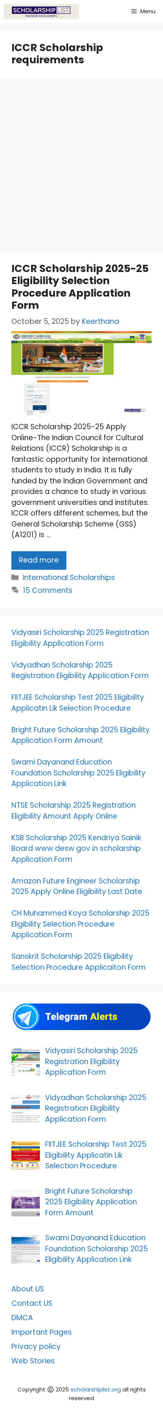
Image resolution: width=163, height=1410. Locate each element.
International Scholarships (69, 577)
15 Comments (47, 590)
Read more (39, 560)
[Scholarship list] (41, 11)
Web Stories (33, 1361)
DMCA (22, 1318)
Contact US (31, 1303)
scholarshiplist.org (96, 1389)
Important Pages (41, 1332)
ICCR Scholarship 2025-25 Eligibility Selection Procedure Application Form (80, 286)
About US (27, 1289)
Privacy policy (36, 1346)
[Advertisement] (81, 166)
